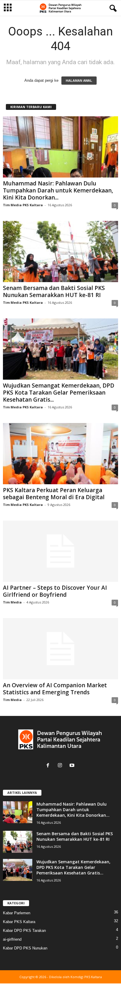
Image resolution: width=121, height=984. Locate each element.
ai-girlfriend (12, 939)
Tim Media (12, 602)
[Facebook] (49, 766)
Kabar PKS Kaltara (19, 922)
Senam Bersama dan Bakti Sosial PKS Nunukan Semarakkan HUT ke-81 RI (54, 291)
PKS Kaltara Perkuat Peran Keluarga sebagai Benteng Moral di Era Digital (54, 493)
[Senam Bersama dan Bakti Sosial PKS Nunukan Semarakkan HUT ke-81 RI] (60, 251)
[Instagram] (61, 766)
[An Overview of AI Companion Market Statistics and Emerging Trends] (60, 648)
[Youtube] (72, 766)
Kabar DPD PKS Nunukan (25, 948)
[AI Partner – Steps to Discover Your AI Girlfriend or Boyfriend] (60, 551)
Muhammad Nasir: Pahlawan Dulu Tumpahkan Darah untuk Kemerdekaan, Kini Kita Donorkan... (58, 190)
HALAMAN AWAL (79, 80)
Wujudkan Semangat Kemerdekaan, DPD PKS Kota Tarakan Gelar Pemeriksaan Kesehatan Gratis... (58, 392)
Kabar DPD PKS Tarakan (24, 930)
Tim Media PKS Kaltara (23, 205)
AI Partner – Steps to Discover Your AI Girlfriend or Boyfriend (55, 591)
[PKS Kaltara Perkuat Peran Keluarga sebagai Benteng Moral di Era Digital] (60, 453)
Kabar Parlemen (16, 913)
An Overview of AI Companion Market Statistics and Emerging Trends (55, 688)
